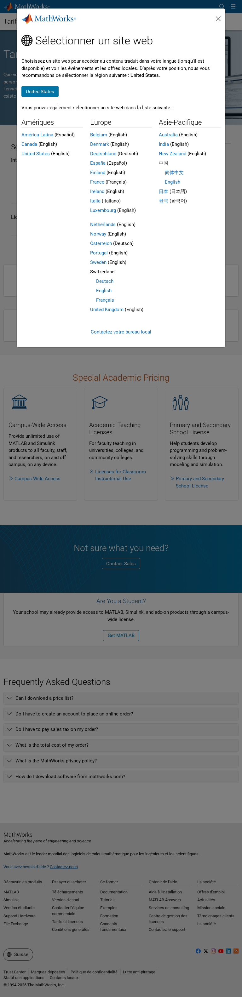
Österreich (101, 243)
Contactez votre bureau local (121, 332)
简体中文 (174, 172)
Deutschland (103, 154)
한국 (163, 201)
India (164, 144)
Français (105, 300)
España (98, 163)
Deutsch (104, 281)
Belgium (98, 135)
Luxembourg (103, 210)
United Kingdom (107, 309)
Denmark (99, 144)
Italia (95, 201)
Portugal (99, 253)
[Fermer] (218, 19)
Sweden (98, 262)
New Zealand (172, 154)
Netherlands (103, 224)
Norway (98, 234)
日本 (163, 191)
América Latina (37, 135)
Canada (29, 144)
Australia (168, 135)
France (97, 182)
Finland (97, 172)
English (104, 290)
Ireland (97, 191)
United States (35, 154)
